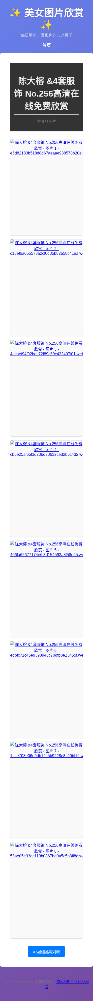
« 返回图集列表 (46, 952)
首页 (46, 45)
